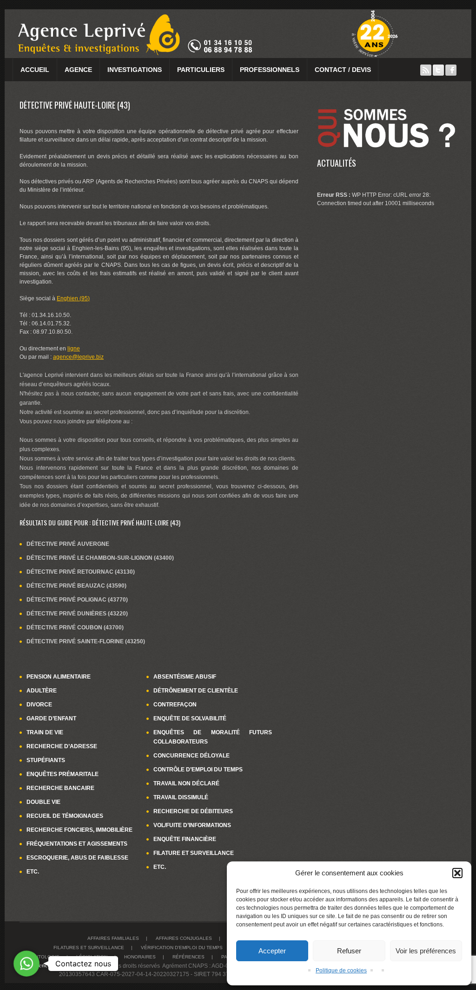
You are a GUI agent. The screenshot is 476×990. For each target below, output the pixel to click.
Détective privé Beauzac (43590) (76, 585)
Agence (78, 69)
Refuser (349, 951)
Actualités (336, 163)
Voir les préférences (426, 951)
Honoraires (140, 956)
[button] (457, 873)
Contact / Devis (343, 69)
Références (188, 956)
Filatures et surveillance (88, 947)
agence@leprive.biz (78, 357)
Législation (91, 956)
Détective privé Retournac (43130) (80, 572)
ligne (73, 348)
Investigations (134, 69)
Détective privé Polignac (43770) (77, 599)
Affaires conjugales (184, 938)
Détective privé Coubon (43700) (75, 627)
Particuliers (201, 69)
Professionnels (269, 69)
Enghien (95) (73, 298)
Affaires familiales (113, 938)
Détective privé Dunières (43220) (77, 613)
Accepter (272, 951)
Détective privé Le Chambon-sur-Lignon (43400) (100, 558)
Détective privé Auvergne (67, 544)
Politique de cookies (341, 970)
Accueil (34, 69)
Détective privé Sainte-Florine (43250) (85, 641)
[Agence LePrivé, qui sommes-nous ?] (386, 104)
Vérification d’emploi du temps (182, 947)
